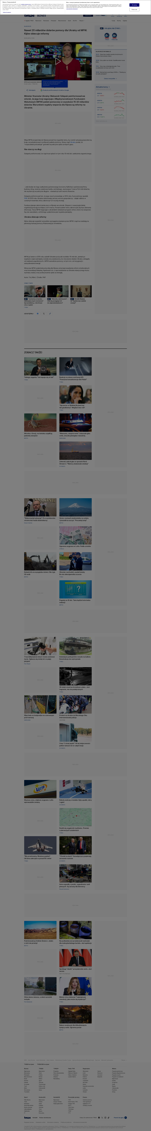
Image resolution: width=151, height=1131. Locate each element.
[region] (75, 7)
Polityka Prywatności (7, 12)
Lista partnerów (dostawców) (72, 8)
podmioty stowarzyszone (26, 4)
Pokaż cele (134, 9)
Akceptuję (134, 5)
